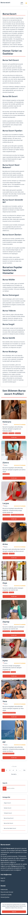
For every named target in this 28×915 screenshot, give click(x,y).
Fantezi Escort (7, 808)
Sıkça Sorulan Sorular (7, 892)
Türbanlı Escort (8, 813)
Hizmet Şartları (5, 897)
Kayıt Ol (3, 878)
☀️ (26, 3)
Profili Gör (14, 437)
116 (24, 770)
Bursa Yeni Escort (8, 823)
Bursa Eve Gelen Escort (10, 828)
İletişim (3, 881)
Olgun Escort (7, 803)
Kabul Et (14, 911)
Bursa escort (5, 2)
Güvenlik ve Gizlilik (6, 895)
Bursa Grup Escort (8, 818)
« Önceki (14, 766)
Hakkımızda (4, 889)
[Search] (4, 789)
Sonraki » (14, 774)
